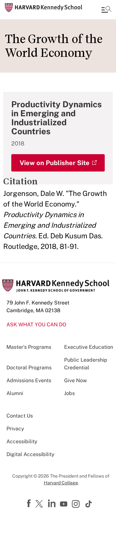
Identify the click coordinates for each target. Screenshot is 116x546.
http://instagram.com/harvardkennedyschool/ (77, 504)
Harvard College (61, 482)
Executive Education (88, 347)
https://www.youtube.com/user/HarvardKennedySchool (64, 504)
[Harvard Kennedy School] (43, 8)
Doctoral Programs (29, 368)
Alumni (14, 393)
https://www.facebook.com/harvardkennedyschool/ (29, 504)
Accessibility (21, 441)
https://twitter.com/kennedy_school (40, 504)
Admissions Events (28, 380)
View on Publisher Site (55, 163)
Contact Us (19, 416)
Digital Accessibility (30, 454)
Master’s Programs (28, 347)
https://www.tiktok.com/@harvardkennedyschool (89, 503)
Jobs (69, 393)
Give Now (75, 380)
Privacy (15, 429)
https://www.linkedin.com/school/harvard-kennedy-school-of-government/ (52, 504)
